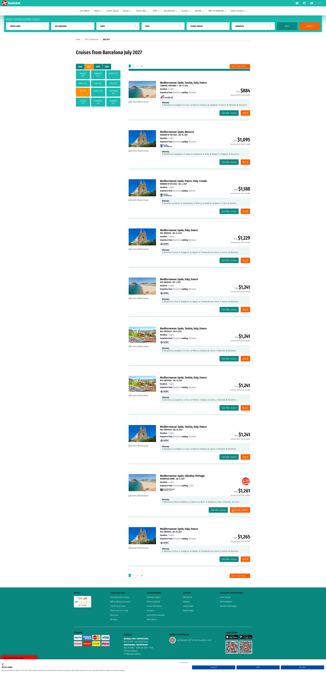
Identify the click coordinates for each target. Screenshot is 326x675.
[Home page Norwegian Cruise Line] (167, 489)
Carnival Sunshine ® (169, 85)
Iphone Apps (188, 606)
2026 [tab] (80, 66)
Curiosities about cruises (119, 597)
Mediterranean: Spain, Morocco (177, 132)
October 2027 (83, 102)
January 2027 (83, 74)
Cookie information (154, 606)
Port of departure (91, 39)
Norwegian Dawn (167, 479)
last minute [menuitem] (85, 11)
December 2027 (113, 102)
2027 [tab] (89, 67)
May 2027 (98, 83)
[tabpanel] (98, 89)
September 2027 (113, 92)
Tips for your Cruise (117, 606)
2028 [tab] (98, 66)
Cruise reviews (225, 597)
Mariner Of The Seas (168, 135)
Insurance (150, 610)
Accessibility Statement (156, 615)
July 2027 (82, 91)
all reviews (83, 605)
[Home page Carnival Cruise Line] (166, 96)
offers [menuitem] (96, 11)
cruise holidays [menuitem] (237, 11)
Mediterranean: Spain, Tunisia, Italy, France (183, 82)
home (78, 39)
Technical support (154, 597)
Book (245, 113)
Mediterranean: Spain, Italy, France (179, 230)
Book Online (241, 510)
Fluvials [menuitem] (184, 11)
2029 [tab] (107, 66)
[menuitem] (297, 3)
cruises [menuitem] (126, 11)
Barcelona (177, 92)
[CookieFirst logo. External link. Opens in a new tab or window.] (3, 664)
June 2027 (113, 83)
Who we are (187, 597)
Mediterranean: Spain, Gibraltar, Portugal (182, 476)
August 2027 (98, 91)
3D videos (114, 619)
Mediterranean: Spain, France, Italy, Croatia (183, 181)
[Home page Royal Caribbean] (166, 145)
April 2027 (83, 83)
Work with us (152, 619)
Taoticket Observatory (228, 606)
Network (186, 601)
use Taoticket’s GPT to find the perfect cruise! (194, 640)
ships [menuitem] (155, 11)
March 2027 (113, 73)
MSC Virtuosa (166, 331)
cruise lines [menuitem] (141, 11)
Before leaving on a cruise (120, 601)
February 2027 (98, 74)
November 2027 (98, 102)
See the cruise (229, 113)
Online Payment (226, 601)
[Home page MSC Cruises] (164, 243)
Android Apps (188, 610)
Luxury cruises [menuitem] (112, 11)
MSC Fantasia (165, 233)
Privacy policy (184, 662)
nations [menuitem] (198, 11)
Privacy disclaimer (153, 601)
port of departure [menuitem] (216, 11)
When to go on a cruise (119, 610)
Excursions (114, 615)
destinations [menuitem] (169, 11)
